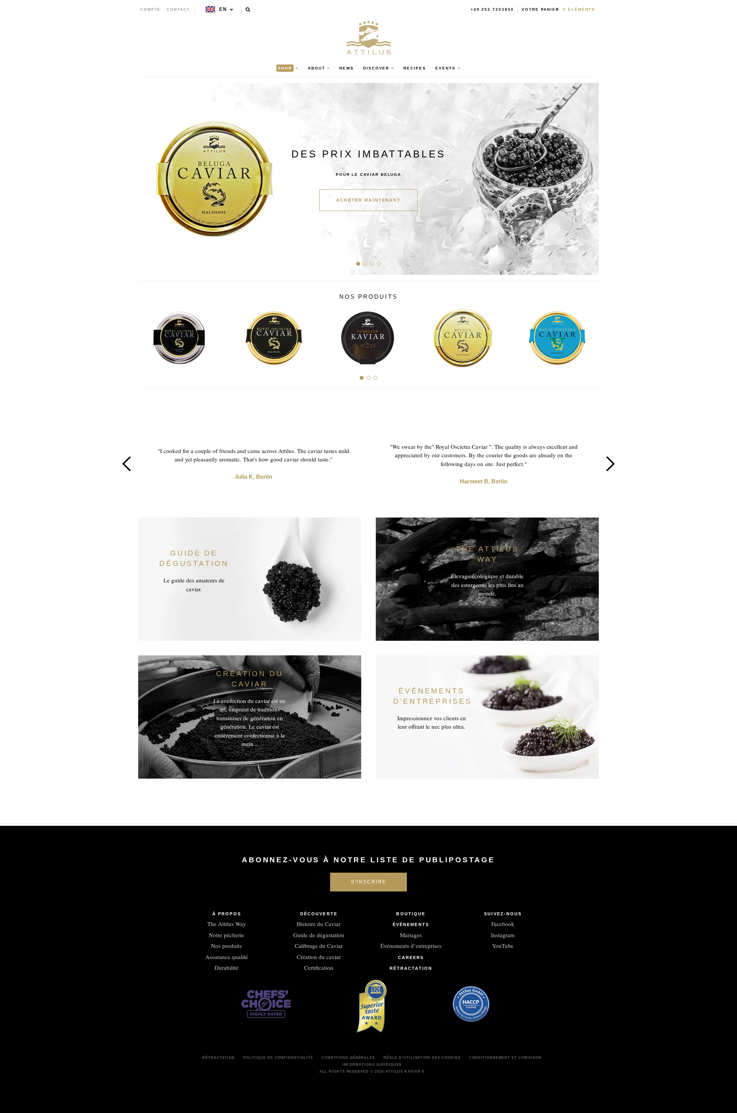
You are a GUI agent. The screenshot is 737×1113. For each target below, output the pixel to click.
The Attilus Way (226, 924)
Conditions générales (348, 1058)
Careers (411, 957)
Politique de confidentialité (278, 1058)
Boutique (410, 913)
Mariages (411, 935)
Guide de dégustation (318, 935)
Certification (318, 967)
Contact (178, 9)
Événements (411, 924)
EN (223, 9)
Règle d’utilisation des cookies (422, 1058)
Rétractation (411, 968)
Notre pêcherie (226, 935)
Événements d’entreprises (410, 945)
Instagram (503, 935)
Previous (146, 179)
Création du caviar (319, 957)
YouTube (503, 945)
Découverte (318, 913)
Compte (150, 9)
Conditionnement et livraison (505, 1058)
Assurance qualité (226, 957)
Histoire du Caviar (318, 924)
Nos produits (226, 945)
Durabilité (226, 967)
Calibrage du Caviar (319, 945)
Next (590, 179)
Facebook (502, 924)
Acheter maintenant (368, 200)
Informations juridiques (372, 1065)
